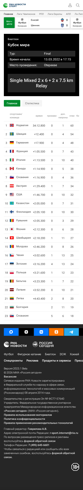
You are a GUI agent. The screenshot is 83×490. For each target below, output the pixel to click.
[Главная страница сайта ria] (4, 5)
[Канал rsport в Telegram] (71, 332)
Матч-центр (9, 22)
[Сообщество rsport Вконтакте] (41, 332)
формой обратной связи (39, 440)
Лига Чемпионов (26, 14)
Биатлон (13, 39)
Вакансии (10, 376)
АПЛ (68, 14)
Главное (8, 14)
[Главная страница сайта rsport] (23, 5)
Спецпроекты (13, 360)
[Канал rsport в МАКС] (11, 332)
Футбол (9, 354)
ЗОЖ (63, 354)
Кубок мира (19, 44)
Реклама (32, 360)
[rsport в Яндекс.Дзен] (26, 332)
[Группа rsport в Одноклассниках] (56, 332)
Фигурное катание (29, 354)
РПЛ (41, 14)
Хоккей (74, 354)
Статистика (32, 103)
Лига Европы (55, 14)
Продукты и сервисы (56, 360)
